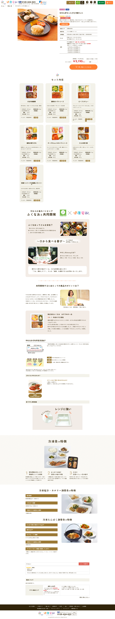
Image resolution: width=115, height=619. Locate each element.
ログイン (110, 2)
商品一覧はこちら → (84, 597)
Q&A (66, 606)
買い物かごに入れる (84, 67)
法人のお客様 (32, 606)
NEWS (60, 606)
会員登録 (102, 2)
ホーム (2, 6)
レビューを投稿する (65, 18)
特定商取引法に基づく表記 (42, 608)
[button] (43, 3)
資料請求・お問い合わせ (74, 606)
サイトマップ (66, 608)
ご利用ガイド (40, 606)
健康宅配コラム (74, 608)
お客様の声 (54, 606)
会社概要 (84, 606)
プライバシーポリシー (55, 608)
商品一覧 (71, 2)
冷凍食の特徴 (64, 24)
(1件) (69, 16)
